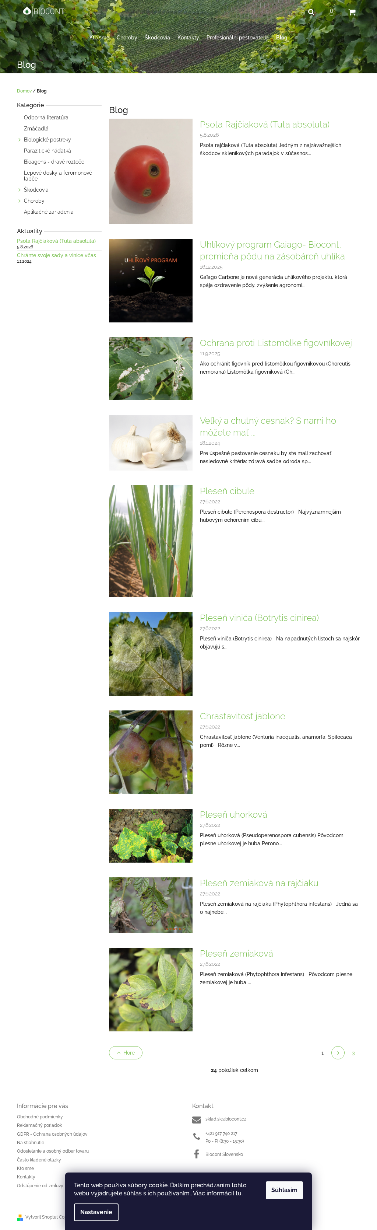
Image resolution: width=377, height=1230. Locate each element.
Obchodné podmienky (40, 1116)
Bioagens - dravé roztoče (54, 162)
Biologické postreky (47, 140)
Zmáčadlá (36, 129)
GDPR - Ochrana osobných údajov (52, 1134)
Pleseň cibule (227, 491)
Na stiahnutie (30, 1142)
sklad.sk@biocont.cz (225, 1119)
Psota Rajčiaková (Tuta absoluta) (56, 241)
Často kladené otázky (39, 1160)
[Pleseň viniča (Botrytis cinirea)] (151, 653)
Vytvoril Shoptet (41, 1217)
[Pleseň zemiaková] (151, 989)
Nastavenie (96, 1212)
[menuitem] (99, 37)
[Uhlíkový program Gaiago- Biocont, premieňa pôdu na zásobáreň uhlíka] (151, 280)
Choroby (34, 201)
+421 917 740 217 (221, 1133)
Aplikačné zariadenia (49, 212)
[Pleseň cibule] (151, 541)
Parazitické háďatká (47, 151)
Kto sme (25, 1168)
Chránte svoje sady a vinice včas (56, 255)
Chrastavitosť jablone (242, 716)
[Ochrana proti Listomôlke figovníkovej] (151, 368)
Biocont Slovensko (224, 1154)
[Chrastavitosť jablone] (151, 752)
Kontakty (26, 1177)
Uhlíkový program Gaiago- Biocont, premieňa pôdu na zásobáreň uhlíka (272, 250)
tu (239, 1193)
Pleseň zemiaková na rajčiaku (259, 883)
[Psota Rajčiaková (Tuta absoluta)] (151, 171)
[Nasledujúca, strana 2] (338, 1052)
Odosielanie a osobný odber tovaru (53, 1151)
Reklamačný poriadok (39, 1125)
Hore (129, 1053)
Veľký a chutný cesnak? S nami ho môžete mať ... (268, 426)
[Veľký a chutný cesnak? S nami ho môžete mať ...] (151, 442)
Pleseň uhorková (233, 814)
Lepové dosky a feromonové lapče (58, 176)
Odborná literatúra (46, 117)
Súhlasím (284, 1190)
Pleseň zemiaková (236, 953)
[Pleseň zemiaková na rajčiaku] (151, 905)
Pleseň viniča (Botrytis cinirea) (259, 617)
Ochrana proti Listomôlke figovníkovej (276, 343)
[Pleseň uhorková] (151, 835)
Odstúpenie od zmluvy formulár (49, 1185)
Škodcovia (36, 190)
